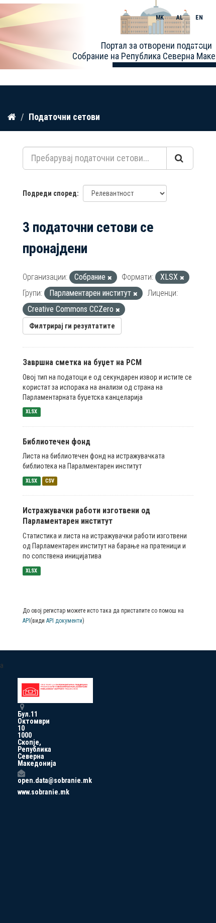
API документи (64, 620)
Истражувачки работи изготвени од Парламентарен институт (86, 516)
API (26, 620)
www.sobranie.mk (21, 791)
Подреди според (50, 193)
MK (160, 17)
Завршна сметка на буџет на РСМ (82, 362)
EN (199, 17)
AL (179, 17)
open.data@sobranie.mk (21, 780)
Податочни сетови (64, 116)
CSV (49, 481)
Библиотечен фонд (56, 441)
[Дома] (12, 116)
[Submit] (179, 158)
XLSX (31, 412)
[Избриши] (109, 278)
